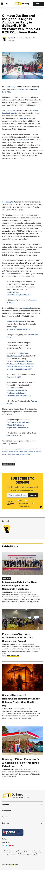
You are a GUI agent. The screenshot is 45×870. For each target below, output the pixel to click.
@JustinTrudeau (13, 356)
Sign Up (33, 495)
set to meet (20, 140)
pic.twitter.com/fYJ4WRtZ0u (19, 329)
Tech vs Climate (13, 656)
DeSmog (25, 4)
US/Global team (24, 503)
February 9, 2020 (14, 377)
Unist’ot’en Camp (13, 110)
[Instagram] (13, 846)
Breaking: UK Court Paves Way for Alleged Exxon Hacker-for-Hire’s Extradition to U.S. (21, 763)
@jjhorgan (23, 353)
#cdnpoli (30, 364)
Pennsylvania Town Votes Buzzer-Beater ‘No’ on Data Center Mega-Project (17, 637)
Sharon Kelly (8, 709)
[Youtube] (10, 846)
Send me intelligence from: (11, 503)
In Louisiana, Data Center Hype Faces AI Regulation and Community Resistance (19, 585)
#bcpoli (10, 366)
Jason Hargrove (16, 454)
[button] (22, 804)
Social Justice (8, 464)
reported (27, 308)
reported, (23, 118)
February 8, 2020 (14, 436)
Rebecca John (9, 769)
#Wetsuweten (12, 292)
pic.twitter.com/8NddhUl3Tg (19, 396)
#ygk (14, 327)
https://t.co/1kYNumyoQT (17, 428)
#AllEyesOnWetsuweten (17, 390)
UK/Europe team (24, 506)
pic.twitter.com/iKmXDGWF (19, 369)
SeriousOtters (13, 864)
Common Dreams (20, 89)
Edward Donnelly (9, 644)
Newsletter (6, 842)
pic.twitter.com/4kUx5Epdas (19, 295)
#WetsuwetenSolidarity (16, 321)
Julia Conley (10, 87)
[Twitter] (6, 846)
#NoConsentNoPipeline (23, 366)
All (21, 500)
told (12, 274)
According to (7, 202)
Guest (12, 38)
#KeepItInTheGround (15, 425)
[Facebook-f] (3, 846)
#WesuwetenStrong (23, 361)
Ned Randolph (8, 592)
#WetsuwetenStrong (20, 422)
